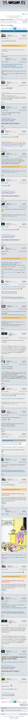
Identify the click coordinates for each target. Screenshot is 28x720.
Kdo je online (4, 708)
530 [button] (12, 28)
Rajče (11, 264)
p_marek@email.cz (5, 264)
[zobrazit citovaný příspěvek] (12, 440)
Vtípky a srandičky (6, 25)
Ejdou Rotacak (5, 440)
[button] (3, 29)
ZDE (8, 380)
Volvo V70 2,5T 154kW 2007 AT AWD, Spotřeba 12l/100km (12, 297)
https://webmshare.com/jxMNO (9, 293)
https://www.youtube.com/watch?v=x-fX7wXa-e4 (12, 662)
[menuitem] (24, 14)
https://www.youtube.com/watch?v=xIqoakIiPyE (12, 398)
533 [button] (20, 28)
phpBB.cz (17, 717)
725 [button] (23, 28)
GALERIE (3, 502)
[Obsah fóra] (14, 9)
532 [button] (17, 28)
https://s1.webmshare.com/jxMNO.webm (11, 286)
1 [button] (6, 28)
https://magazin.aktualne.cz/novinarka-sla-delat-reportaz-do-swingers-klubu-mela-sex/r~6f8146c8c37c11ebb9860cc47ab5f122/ (12, 66)
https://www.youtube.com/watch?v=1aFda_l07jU (12, 605)
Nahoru (2, 53)
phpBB (10, 716)
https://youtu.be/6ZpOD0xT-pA (8, 689)
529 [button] (9, 28)
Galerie (15, 264)
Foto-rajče (3, 503)
